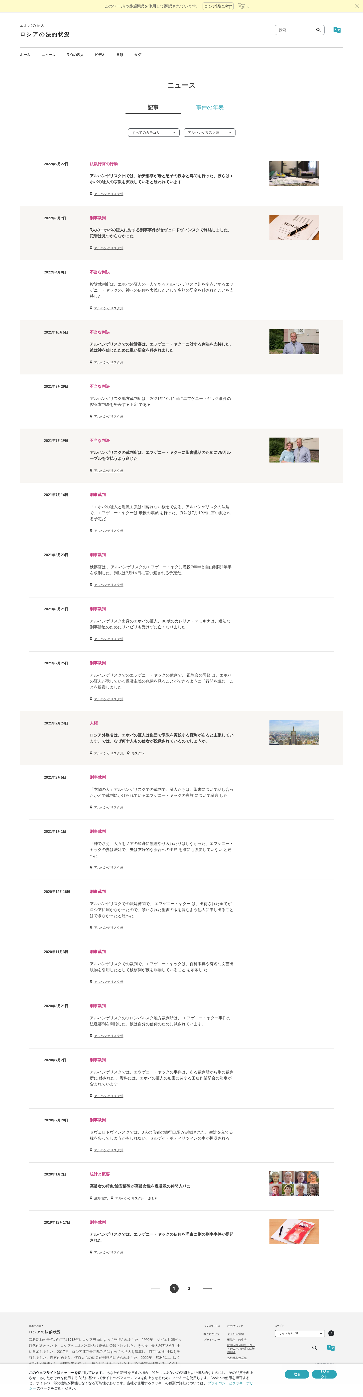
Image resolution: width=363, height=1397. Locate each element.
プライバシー (212, 1339)
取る (297, 1374)
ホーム (25, 54)
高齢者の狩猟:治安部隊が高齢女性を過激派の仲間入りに (140, 1186)
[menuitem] (25, 55)
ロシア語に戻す (218, 6)
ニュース (48, 54)
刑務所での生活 (236, 1339)
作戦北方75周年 (237, 1358)
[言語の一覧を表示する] (243, 6)
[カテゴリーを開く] (331, 1333)
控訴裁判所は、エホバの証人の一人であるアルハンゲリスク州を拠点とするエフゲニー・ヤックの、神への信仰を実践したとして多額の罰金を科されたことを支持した (162, 290)
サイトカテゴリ (288, 1333)
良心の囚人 (75, 54)
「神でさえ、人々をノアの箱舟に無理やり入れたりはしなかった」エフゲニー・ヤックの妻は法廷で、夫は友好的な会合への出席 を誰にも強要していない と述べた (162, 849)
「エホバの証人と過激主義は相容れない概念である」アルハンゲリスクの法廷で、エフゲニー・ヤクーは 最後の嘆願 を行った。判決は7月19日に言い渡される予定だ (160, 512)
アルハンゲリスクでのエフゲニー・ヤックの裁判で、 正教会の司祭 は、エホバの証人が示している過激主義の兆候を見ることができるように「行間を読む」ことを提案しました (162, 681)
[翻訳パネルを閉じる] (357, 6)
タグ (137, 54)
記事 (153, 108)
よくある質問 (235, 1334)
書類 (119, 54)
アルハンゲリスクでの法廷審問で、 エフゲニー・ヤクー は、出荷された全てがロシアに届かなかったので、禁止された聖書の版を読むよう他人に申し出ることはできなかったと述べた (162, 909)
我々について (212, 1334)
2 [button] (189, 1288)
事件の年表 (210, 108)
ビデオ (100, 54)
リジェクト (324, 1374)
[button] (208, 1288)
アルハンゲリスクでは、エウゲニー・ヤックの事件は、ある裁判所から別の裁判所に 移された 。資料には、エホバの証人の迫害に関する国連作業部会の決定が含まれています (162, 1077)
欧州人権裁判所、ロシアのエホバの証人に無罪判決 (241, 1348)
